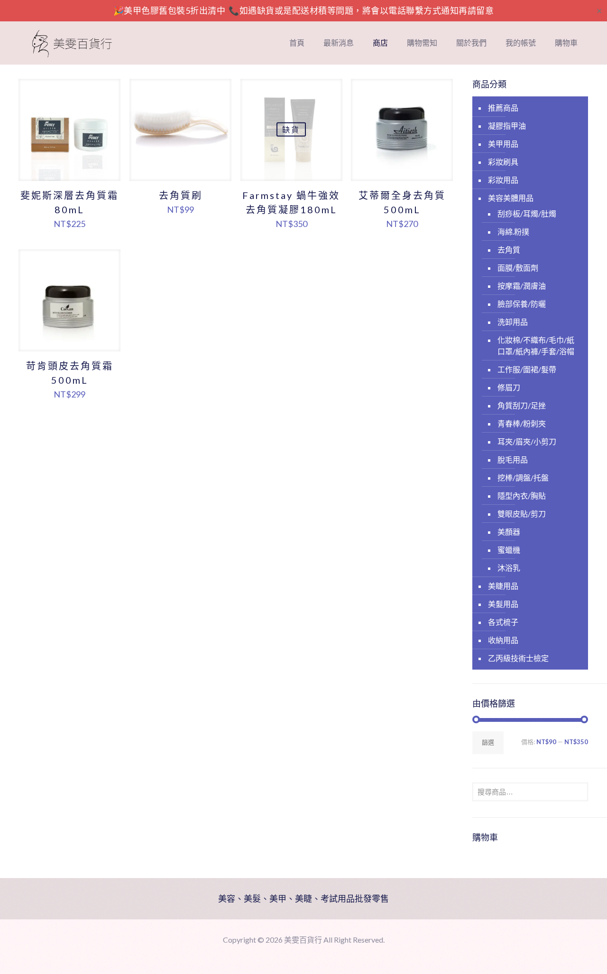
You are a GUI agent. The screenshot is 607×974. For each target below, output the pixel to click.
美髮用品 (503, 603)
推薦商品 (503, 107)
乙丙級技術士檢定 (518, 657)
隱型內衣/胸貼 (521, 495)
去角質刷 (180, 195)
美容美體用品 (510, 197)
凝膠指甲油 (507, 125)
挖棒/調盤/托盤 (523, 477)
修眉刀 (508, 387)
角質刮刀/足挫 (521, 405)
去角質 (508, 249)
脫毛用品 (512, 459)
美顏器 (508, 531)
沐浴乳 (508, 567)
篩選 (488, 742)
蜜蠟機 (508, 549)
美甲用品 (503, 143)
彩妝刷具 (503, 161)
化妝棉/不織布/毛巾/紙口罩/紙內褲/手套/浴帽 (535, 345)
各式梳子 (503, 621)
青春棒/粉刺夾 (521, 423)
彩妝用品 (503, 179)
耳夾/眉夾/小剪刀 (526, 441)
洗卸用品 (512, 321)
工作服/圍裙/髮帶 (526, 369)
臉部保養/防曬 (521, 303)
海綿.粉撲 (513, 231)
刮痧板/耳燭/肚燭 (526, 213)
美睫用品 (503, 585)
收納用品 (503, 639)
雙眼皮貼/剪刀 (521, 513)
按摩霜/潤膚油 (521, 285)
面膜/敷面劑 (517, 267)
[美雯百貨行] (72, 42)
